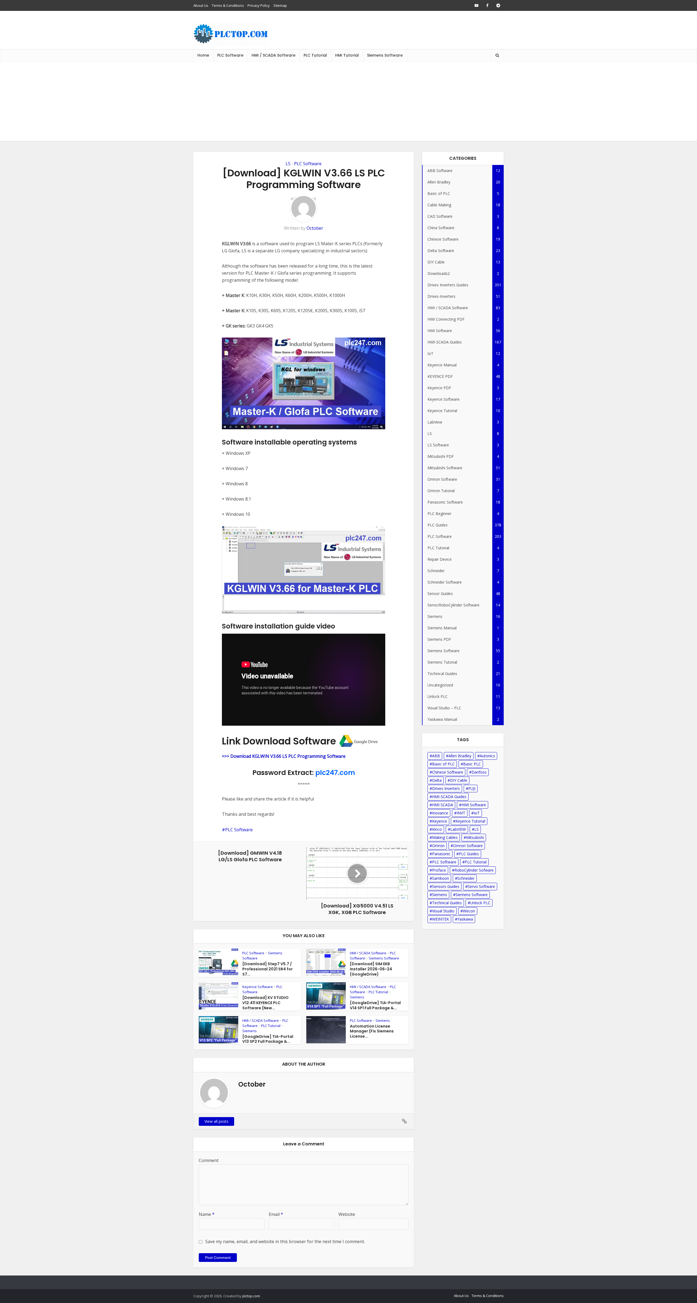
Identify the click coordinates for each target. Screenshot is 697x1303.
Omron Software (468, 845)
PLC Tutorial (315, 55)
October (315, 228)
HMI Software (473, 804)
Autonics (487, 755)
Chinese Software (447, 772)
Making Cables (445, 837)
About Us (200, 5)
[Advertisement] (348, 103)
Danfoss (479, 772)
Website (346, 1214)
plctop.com (251, 1295)
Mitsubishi (475, 837)
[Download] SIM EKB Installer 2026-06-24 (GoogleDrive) (371, 969)
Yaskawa (465, 919)
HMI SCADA (442, 804)
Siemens (357, 997)
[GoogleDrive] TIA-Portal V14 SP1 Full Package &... (375, 1005)
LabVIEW (458, 829)
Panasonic (441, 853)
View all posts (216, 1121)
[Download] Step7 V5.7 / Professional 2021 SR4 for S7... (267, 969)
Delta (437, 780)
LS (288, 164)
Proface (439, 870)
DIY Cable (458, 780)
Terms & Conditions (228, 5)
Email (276, 1214)
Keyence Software (257, 986)
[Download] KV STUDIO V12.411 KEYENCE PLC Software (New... (265, 1003)
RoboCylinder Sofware (474, 870)
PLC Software (230, 55)
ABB (436, 755)
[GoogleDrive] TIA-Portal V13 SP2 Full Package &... (267, 1039)
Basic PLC (472, 764)
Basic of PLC (443, 764)
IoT (477, 812)
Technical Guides (447, 902)
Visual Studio (443, 910)
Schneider (466, 878)
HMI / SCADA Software (273, 55)
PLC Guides (469, 853)
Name (207, 1214)
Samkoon (440, 878)
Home (203, 55)
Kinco (437, 829)
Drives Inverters (446, 788)
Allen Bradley (459, 755)
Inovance (440, 812)
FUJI (471, 788)
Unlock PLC (480, 902)
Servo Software (481, 886)
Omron (438, 845)
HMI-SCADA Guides (449, 796)
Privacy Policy (258, 5)
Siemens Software (385, 55)
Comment (209, 1160)
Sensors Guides (445, 886)
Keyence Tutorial (470, 821)
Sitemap (280, 5)
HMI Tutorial (347, 55)
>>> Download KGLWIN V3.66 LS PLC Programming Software (284, 756)
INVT (461, 812)
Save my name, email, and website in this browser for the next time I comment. (285, 1241)
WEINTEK (440, 919)
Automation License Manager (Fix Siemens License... (372, 1031)
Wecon (469, 910)
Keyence (439, 821)
